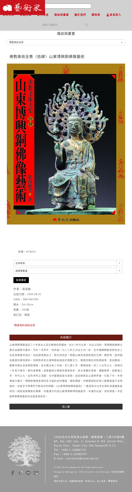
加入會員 (101, 481)
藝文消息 (43, 14)
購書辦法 (113, 481)
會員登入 (115, 14)
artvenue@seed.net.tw (82, 458)
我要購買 (21, 280)
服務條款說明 (76, 481)
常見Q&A (90, 481)
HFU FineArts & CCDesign (94, 472)
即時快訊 (8, 14)
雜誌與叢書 (61, 14)
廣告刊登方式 (60, 481)
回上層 (66, 406)
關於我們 (80, 14)
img (12, 472)
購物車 (96, 14)
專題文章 (26, 14)
